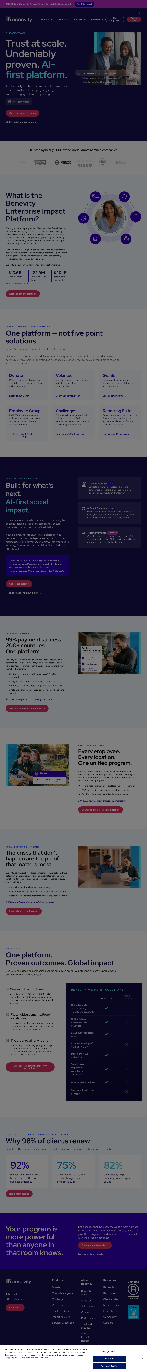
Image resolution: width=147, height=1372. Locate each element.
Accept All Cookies (109, 1366)
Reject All (109, 1359)
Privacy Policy (41, 1358)
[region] (73, 1358)
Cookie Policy (27, 1358)
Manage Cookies (109, 1351)
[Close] (142, 1358)
